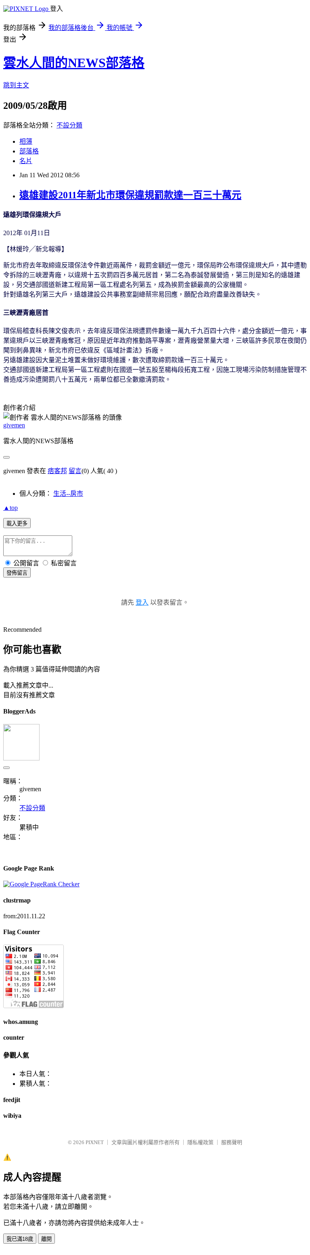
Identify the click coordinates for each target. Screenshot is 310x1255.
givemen (14, 425)
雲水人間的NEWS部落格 (74, 62)
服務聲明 (231, 1142)
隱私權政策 (200, 1142)
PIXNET (95, 1142)
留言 (75, 470)
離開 (46, 1239)
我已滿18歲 (19, 1239)
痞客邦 (57, 470)
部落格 (29, 151)
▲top (10, 507)
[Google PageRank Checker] (41, 884)
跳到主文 (16, 85)
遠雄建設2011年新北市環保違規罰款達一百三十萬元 (130, 195)
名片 (25, 160)
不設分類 (69, 125)
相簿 (25, 141)
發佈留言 (16, 573)
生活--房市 (68, 493)
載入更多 (16, 523)
